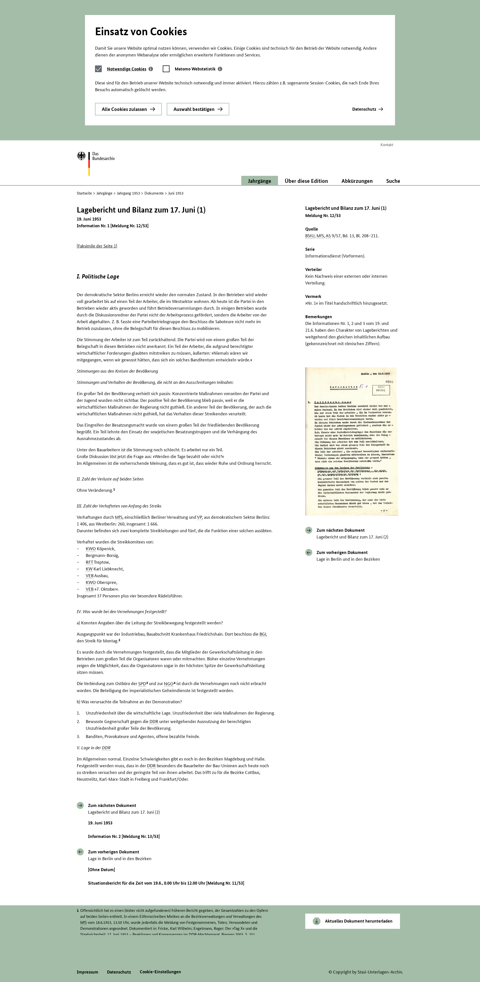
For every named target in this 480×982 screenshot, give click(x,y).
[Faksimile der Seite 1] (97, 245)
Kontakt (386, 144)
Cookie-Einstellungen (160, 971)
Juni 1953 (176, 193)
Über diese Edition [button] (306, 181)
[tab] (130, 69)
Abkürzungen (357, 181)
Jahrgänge (104, 193)
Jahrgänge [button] (259, 181)
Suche (393, 181)
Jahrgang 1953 (128, 193)
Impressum (87, 972)
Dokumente (154, 193)
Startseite (84, 193)
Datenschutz (364, 109)
